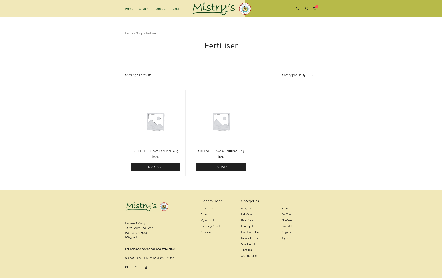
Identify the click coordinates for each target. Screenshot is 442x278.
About (176, 9)
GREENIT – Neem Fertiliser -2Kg (221, 151)
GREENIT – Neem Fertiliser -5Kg (155, 151)
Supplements (248, 244)
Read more (155, 166)
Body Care (247, 208)
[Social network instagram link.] (146, 266)
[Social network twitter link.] (136, 266)
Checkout (206, 232)
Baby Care (247, 220)
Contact (161, 9)
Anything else (249, 255)
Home (129, 9)
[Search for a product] (298, 8)
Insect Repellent (250, 232)
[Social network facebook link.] (126, 266)
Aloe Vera (287, 220)
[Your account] (306, 8)
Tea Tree (286, 214)
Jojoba (285, 238)
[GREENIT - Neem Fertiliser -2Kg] (221, 121)
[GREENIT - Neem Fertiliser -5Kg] (155, 121)
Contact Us (207, 208)
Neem (285, 208)
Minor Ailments (249, 238)
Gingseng (287, 232)
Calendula (287, 226)
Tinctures (246, 249)
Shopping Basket (210, 226)
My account (207, 220)
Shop (142, 9)
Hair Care (246, 214)
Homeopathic (248, 226)
